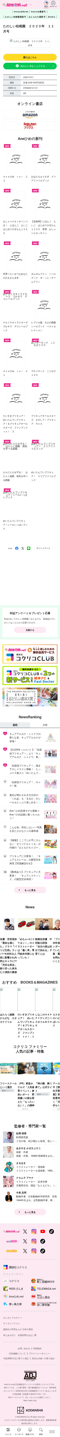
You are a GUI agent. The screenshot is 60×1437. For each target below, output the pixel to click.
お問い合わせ (24, 1348)
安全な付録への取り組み (43, 1358)
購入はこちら (30, 57)
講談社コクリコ (7, 1090)
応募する (30, 630)
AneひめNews (21, 11)
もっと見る (30, 890)
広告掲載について (17, 1353)
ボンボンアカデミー (12, 1317)
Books (51, 16)
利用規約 (37, 1348)
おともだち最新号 (37, 16)
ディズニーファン (11, 1323)
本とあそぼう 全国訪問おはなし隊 (19, 1335)
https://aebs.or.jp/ (30, 1400)
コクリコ (25, 1109)
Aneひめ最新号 (38, 11)
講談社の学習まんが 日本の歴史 (18, 1329)
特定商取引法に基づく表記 (16, 1358)
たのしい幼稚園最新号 (15, 16)
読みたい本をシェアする (32, 66)
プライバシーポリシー (39, 1353)
